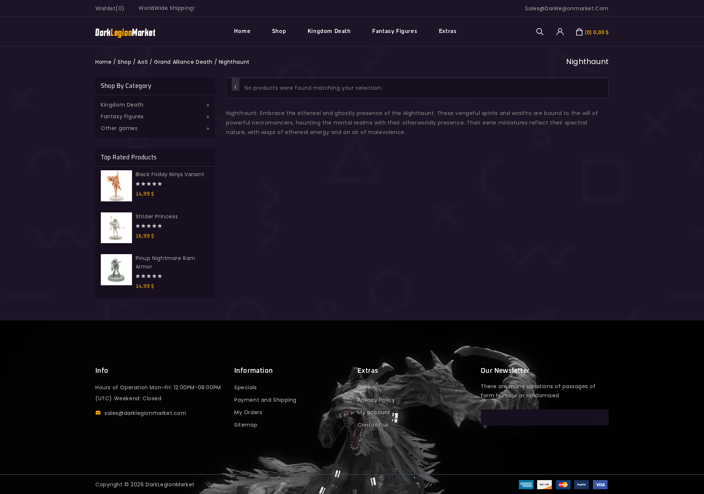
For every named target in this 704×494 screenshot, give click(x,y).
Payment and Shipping (265, 400)
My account (374, 412)
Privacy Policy (376, 400)
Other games (119, 128)
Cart (364, 387)
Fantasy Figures (394, 31)
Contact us (373, 424)
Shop (279, 31)
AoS (143, 62)
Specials (245, 387)
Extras (448, 31)
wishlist (105, 8)
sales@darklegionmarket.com (145, 413)
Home (242, 31)
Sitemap (245, 424)
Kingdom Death (329, 31)
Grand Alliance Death (183, 62)
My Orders (248, 412)
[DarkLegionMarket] (125, 32)
